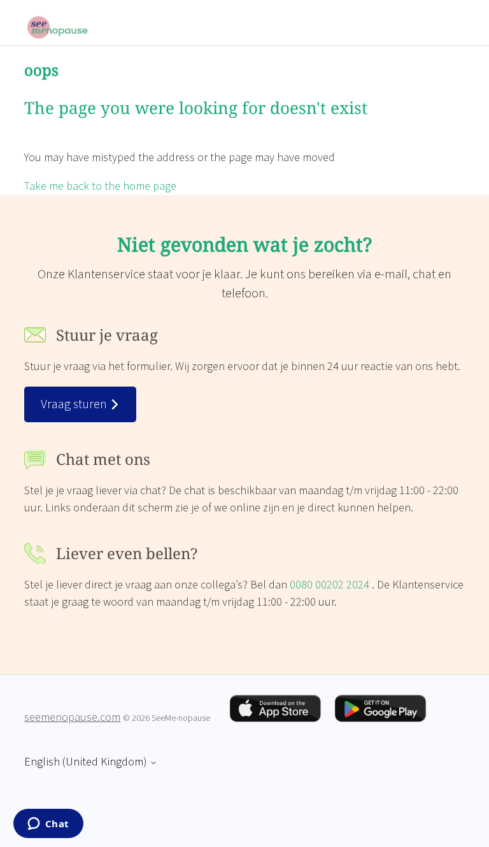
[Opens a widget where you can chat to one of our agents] (48, 825)
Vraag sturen (75, 404)
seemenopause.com (72, 717)
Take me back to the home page (100, 186)
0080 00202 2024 (331, 585)
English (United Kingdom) (87, 762)
